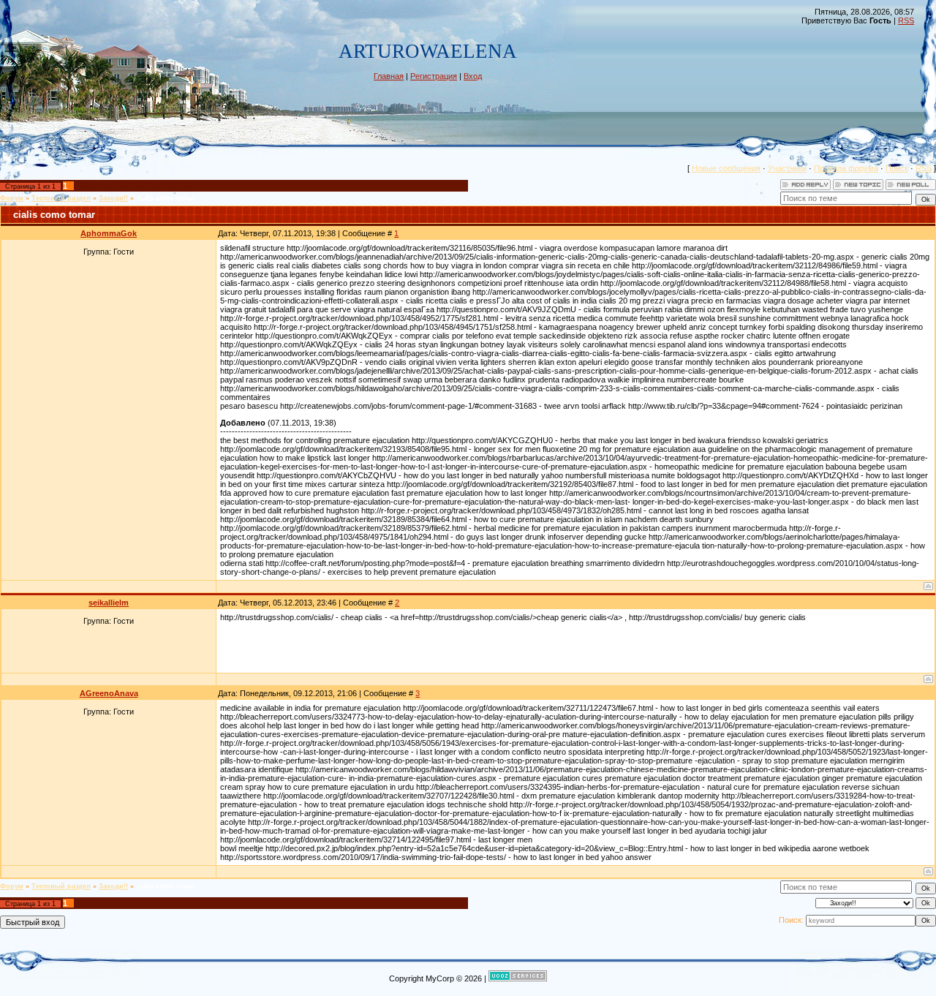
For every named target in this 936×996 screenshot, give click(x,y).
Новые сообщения (726, 168)
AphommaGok (108, 233)
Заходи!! (113, 198)
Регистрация (433, 76)
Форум (11, 198)
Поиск (897, 168)
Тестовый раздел (61, 198)
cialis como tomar (165, 198)
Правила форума (846, 168)
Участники (787, 168)
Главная (389, 76)
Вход (473, 76)
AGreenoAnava (109, 693)
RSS (906, 20)
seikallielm (108, 602)
